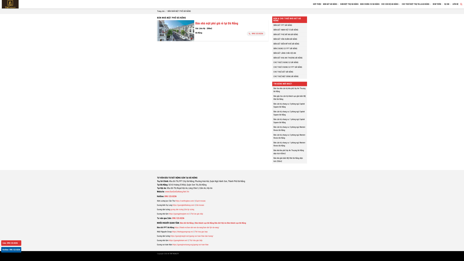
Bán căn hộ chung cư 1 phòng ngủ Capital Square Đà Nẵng (289, 121)
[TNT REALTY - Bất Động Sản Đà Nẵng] (17, 4)
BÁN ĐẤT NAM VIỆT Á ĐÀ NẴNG (285, 30)
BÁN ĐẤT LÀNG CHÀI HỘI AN (284, 53)
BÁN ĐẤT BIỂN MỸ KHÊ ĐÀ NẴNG (286, 44)
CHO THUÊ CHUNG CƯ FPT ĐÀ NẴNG (287, 67)
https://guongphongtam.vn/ (179, 214)
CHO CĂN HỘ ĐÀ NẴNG (389, 4)
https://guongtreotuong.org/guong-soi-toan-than (190, 244)
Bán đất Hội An (220, 223)
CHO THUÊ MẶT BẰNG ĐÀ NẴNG (285, 76)
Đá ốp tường (189, 209)
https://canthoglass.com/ (185, 201)
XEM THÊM (437, 4)
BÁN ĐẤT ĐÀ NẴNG (330, 4)
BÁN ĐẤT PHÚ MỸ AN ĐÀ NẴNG (285, 34)
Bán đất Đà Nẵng (187, 223)
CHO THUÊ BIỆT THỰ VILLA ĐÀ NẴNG (415, 4)
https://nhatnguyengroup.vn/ (182, 232)
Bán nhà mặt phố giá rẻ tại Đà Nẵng (216, 23)
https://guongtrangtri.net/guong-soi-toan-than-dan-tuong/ (191, 236)
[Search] (461, 4)
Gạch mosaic (201, 201)
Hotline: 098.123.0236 (11, 250)
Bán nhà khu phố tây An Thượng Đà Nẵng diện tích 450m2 (288, 152)
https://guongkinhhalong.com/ (184, 205)
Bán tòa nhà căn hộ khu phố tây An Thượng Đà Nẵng (289, 90)
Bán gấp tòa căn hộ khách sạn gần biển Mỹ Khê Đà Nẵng (289, 97)
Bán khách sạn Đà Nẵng (204, 223)
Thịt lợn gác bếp (197, 214)
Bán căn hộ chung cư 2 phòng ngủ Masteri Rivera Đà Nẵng (289, 136)
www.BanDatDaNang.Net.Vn (177, 191)
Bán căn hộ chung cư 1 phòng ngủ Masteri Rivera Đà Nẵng (289, 144)
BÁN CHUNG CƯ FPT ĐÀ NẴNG (285, 48)
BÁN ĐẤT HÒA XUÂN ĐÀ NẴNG (285, 39)
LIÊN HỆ (455, 4)
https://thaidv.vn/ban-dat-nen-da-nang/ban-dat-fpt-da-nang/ (197, 227)
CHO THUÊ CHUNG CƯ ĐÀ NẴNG (285, 62)
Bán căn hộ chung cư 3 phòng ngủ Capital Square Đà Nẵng (289, 105)
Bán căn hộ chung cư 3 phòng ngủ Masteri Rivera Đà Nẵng (289, 128)
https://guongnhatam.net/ (178, 240)
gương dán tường (176, 209)
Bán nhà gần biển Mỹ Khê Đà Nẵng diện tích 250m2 (288, 159)
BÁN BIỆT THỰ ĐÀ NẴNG (349, 4)
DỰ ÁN (446, 4)
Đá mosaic (200, 205)
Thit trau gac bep (201, 232)
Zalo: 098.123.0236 (10, 243)
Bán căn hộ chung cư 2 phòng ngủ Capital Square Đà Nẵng (289, 113)
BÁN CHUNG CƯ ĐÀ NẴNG (370, 4)
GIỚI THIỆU (317, 4)
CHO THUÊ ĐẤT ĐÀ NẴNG (283, 72)
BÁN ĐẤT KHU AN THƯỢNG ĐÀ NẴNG (287, 58)
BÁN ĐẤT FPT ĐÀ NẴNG (282, 25)
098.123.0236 (257, 34)
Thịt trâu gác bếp (195, 240)
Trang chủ (161, 11)
